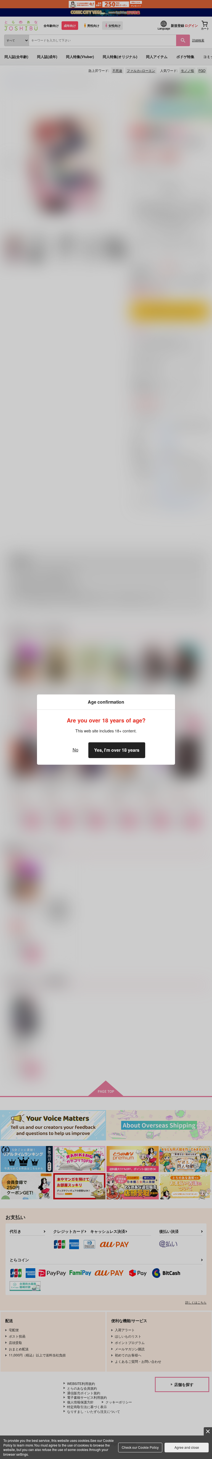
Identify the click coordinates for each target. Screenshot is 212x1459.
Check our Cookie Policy (140, 1447)
